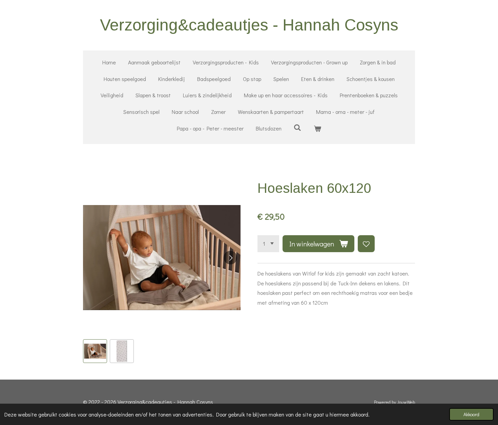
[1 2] (268, 243)
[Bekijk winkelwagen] (317, 128)
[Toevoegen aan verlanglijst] (366, 243)
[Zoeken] (297, 127)
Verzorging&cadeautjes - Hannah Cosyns (249, 25)
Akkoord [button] (471, 414)
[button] (95, 351)
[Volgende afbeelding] (230, 257)
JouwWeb (406, 402)
